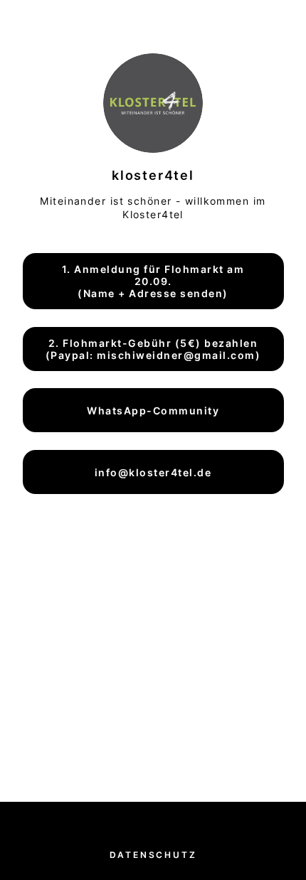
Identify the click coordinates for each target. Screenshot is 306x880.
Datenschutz (153, 854)
